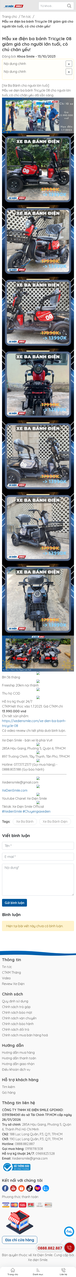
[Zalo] (46, 1188)
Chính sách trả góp (16, 1007)
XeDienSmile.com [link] (14, 790)
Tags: (6, 821)
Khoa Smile (26, 56)
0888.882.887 (24, 1144)
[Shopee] (21, 1188)
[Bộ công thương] (16, 1167)
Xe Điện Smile (42, 1255)
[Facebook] (5, 1188)
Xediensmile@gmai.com (30, 1158)
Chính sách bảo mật (17, 1012)
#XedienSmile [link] (12, 811)
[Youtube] (13, 1188)
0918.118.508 (34, 1149)
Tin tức (7, 967)
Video (6, 978)
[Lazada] (37, 1188)
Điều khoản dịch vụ (16, 1069)
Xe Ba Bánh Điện (55, 821)
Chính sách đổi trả (15, 1029)
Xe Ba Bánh (24, 821)
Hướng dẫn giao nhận (18, 1064)
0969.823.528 (45, 1154)
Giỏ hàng (8, 1092)
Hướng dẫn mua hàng (18, 1052)
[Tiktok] (29, 1188)
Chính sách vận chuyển (19, 1018)
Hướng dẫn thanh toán (19, 1058)
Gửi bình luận (14, 903)
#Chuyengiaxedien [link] (36, 811)
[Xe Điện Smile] (13, 5)
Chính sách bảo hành (18, 1024)
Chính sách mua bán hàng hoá (25, 1035)
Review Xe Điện (13, 984)
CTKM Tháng (11, 972)
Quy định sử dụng (15, 1001)
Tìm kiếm (8, 1087)
